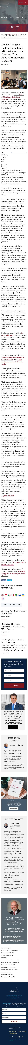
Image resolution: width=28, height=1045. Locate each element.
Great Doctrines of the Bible (9, 962)
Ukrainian (23, 595)
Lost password (13, 1033)
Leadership (4, 972)
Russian (20, 595)
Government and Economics (9, 960)
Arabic (6, 595)
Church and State (6, 955)
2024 (11, 588)
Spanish (9, 595)
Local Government (16, 585)
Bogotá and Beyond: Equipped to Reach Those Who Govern (12, 627)
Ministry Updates (6, 587)
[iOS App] (19, 1036)
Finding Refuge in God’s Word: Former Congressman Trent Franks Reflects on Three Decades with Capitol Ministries (14, 645)
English (2, 595)
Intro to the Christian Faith (8, 969)
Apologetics (4, 948)
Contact (14, 1031)
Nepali (3, 599)
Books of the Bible (6, 952)
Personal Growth (5, 974)
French (13, 595)
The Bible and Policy (6, 976)
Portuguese (16, 595)
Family (3, 957)
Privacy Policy (11, 1040)
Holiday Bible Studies (7, 964)
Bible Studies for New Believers (9, 950)
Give (10, 1031)
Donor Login (22, 1031)
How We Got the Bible (7, 967)
